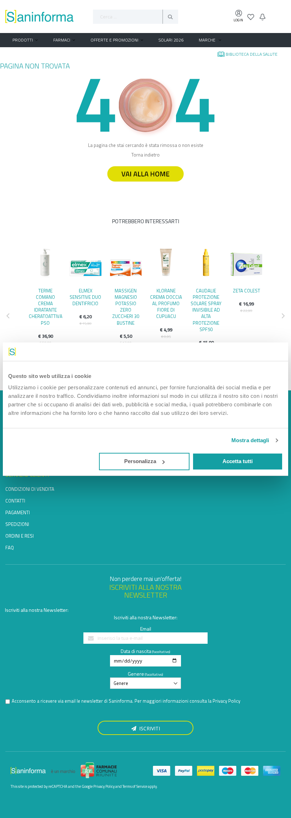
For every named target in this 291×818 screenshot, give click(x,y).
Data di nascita (136, 651)
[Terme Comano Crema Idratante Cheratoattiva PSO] (45, 264)
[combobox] (135, 17)
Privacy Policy (226, 700)
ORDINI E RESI (19, 535)
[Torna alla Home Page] (145, 184)
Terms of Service (134, 786)
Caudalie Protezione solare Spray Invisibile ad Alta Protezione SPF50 (206, 310)
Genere (136, 673)
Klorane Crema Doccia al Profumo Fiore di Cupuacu (166, 303)
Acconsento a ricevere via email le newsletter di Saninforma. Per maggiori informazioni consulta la (126, 701)
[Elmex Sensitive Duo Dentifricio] (85, 264)
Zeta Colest (246, 290)
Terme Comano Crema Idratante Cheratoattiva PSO (45, 306)
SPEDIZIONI (17, 524)
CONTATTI (15, 500)
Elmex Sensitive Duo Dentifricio (85, 297)
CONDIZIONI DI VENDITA (29, 489)
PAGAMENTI (17, 512)
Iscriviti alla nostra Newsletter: (36, 610)
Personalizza (140, 461)
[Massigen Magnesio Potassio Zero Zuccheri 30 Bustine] (125, 264)
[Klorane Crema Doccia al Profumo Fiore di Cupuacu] (165, 264)
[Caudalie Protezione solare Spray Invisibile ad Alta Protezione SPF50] (206, 264)
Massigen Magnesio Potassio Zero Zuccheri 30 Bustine (125, 306)
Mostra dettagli (250, 440)
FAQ (9, 547)
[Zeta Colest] (246, 264)
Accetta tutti (238, 461)
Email (145, 628)
